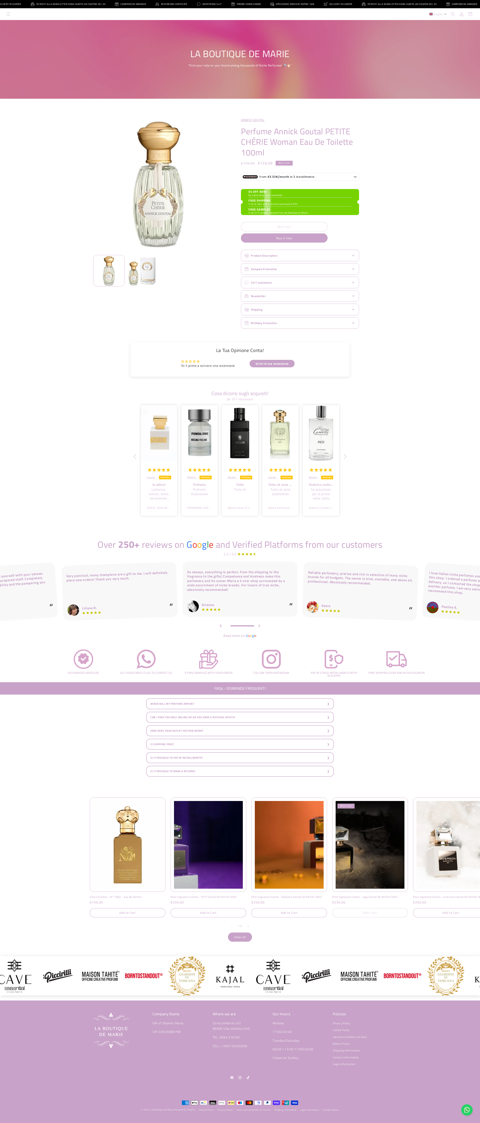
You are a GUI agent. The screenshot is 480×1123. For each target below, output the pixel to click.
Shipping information (285, 1109)
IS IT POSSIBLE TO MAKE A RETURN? (172, 771)
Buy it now (284, 238)
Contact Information (346, 1057)
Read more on (240, 635)
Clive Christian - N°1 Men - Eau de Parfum (116, 897)
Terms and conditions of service (253, 1109)
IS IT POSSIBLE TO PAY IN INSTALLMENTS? (176, 758)
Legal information (309, 1109)
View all (240, 937)
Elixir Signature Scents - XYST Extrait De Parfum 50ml (204, 897)
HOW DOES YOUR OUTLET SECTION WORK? (176, 731)
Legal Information (344, 1064)
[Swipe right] (248, 926)
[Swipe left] (231, 926)
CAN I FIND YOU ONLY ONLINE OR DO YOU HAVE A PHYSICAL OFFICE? (192, 717)
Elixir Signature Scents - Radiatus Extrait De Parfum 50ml (286, 897)
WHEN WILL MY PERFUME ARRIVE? (172, 704)
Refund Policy (206, 1109)
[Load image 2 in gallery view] (142, 270)
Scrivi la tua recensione (272, 363)
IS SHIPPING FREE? (162, 744)
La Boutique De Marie (161, 1109)
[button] (8, 14)
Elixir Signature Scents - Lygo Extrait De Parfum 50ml (365, 897)
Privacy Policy (342, 1023)
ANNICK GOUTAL (252, 120)
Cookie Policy (341, 1030)
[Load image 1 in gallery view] (108, 270)
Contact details (331, 1109)
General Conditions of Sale (350, 1037)
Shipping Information (346, 1050)
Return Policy (341, 1044)
